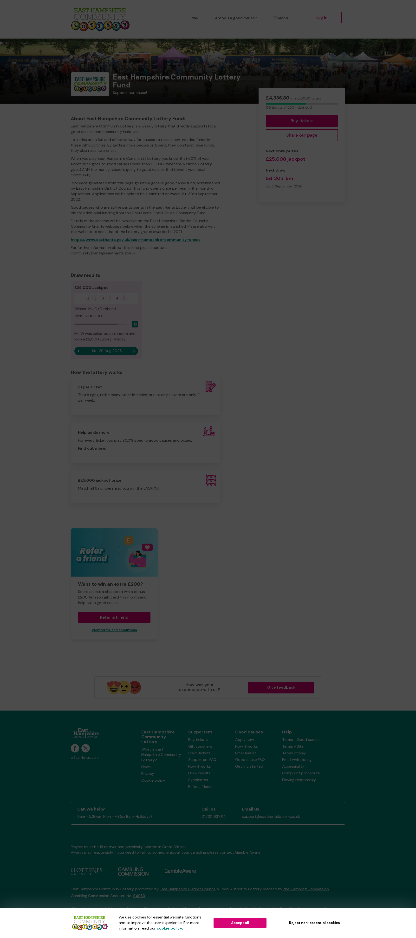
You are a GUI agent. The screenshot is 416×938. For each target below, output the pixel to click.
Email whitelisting (297, 759)
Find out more (91, 448)
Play (194, 17)
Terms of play (294, 753)
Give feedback (281, 687)
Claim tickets (199, 753)
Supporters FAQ (202, 759)
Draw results (199, 773)
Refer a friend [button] (114, 617)
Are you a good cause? (236, 17)
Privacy (147, 773)
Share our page (302, 135)
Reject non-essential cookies (314, 923)
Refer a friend (200, 786)
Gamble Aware (247, 852)
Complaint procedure (301, 773)
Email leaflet (245, 753)
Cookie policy (153, 780)
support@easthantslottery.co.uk (271, 816)
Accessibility (293, 766)
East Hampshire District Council (187, 888)
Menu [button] (283, 17)
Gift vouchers (200, 746)
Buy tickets (302, 121)
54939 (139, 895)
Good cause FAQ (250, 759)
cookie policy (169, 928)
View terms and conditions (114, 630)
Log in (321, 17)
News (146, 766)
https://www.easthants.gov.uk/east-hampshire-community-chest (135, 239)
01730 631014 (214, 816)
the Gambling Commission (306, 888)
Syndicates (198, 779)
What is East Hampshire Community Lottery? (161, 755)
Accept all (240, 923)
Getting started (249, 766)
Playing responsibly (299, 779)
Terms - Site (293, 746)
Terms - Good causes (301, 739)
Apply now (244, 739)
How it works (199, 766)
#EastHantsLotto (85, 758)
